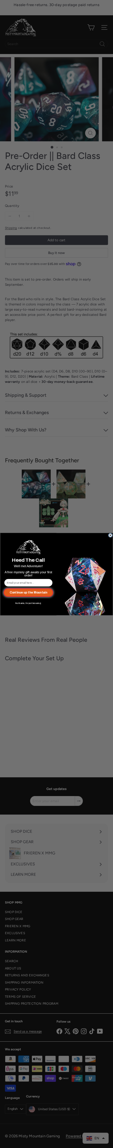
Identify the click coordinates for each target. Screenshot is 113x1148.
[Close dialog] (110, 535)
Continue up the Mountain (28, 592)
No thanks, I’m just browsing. (28, 603)
